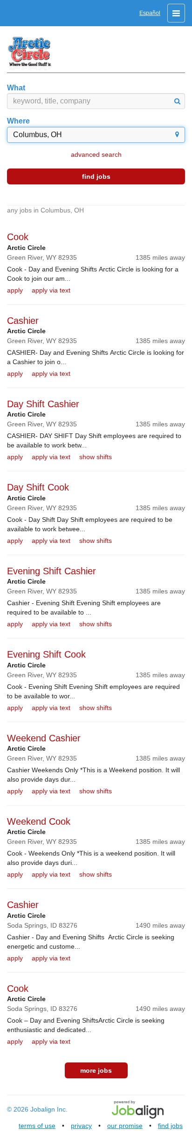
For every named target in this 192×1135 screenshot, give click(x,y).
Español (149, 13)
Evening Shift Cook (46, 654)
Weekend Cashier (44, 738)
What (16, 88)
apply (15, 290)
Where (18, 121)
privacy (81, 1125)
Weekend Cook (38, 821)
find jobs (96, 176)
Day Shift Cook (38, 487)
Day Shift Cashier (43, 404)
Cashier (23, 320)
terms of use (37, 1125)
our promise (125, 1125)
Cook (17, 237)
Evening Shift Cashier (51, 571)
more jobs (96, 1070)
